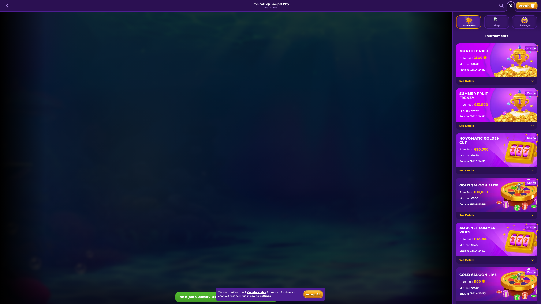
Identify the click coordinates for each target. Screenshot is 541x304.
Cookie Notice (256, 292)
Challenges (525, 25)
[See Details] (532, 81)
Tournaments (469, 25)
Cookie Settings (260, 295)
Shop (497, 25)
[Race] (511, 6)
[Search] (501, 6)
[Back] (7, 6)
